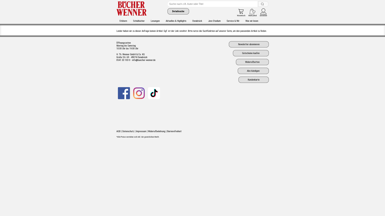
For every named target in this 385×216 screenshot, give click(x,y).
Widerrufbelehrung (156, 131)
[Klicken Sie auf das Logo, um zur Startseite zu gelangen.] (131, 9)
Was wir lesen (251, 21)
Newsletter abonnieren (249, 44)
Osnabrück (197, 21)
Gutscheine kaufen (251, 53)
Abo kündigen (253, 70)
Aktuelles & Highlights (176, 21)
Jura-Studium (214, 21)
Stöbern (123, 21)
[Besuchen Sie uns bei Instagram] (138, 93)
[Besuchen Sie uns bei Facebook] (123, 93)
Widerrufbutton (252, 62)
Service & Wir (233, 21)
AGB (118, 131)
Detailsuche (178, 11)
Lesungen (155, 21)
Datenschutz (128, 131)
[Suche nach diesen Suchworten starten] (263, 4)
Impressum (141, 131)
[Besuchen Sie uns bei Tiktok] (154, 93)
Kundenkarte (254, 79)
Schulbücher (139, 21)
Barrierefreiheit (174, 131)
